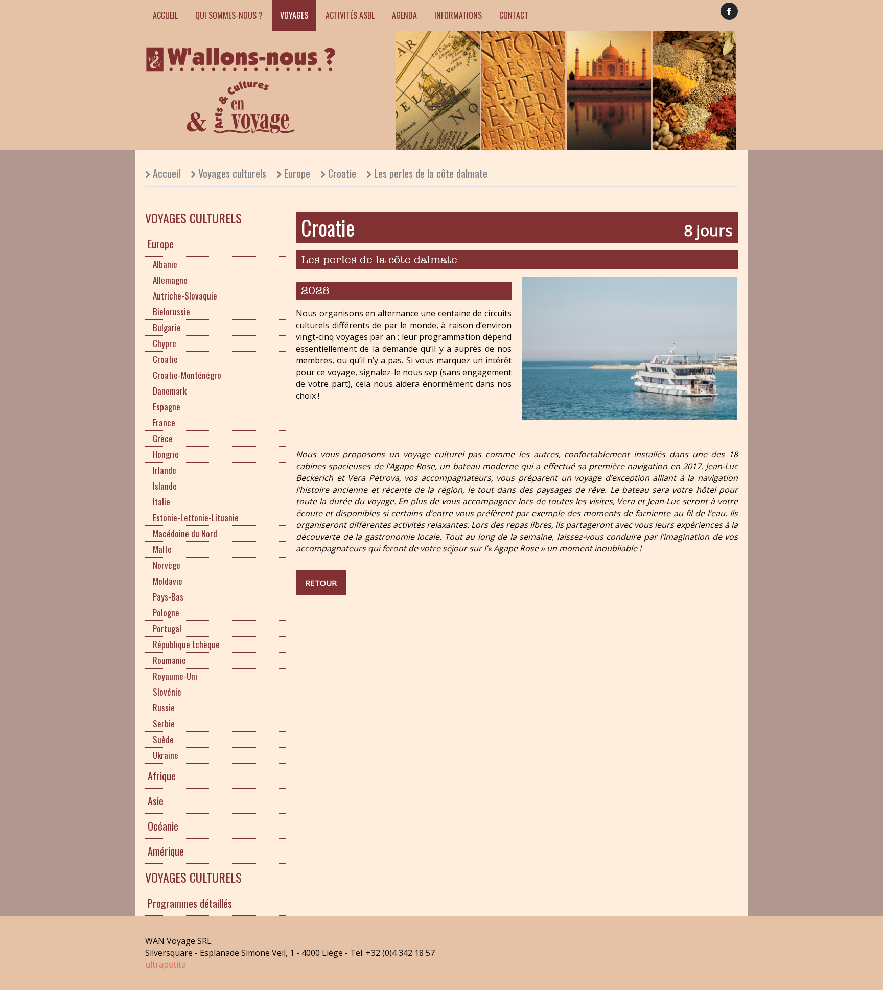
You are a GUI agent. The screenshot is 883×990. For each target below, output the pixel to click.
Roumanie (169, 660)
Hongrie (166, 454)
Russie (164, 707)
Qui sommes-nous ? (229, 15)
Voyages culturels (232, 173)
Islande (165, 485)
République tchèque (186, 644)
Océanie (163, 826)
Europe (297, 173)
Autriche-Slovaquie (185, 295)
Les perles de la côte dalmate (430, 173)
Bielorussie (171, 311)
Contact (513, 15)
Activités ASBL (350, 15)
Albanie (165, 264)
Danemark (170, 390)
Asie (156, 801)
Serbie (164, 723)
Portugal (167, 628)
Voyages (294, 15)
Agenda (404, 15)
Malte (162, 549)
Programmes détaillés (190, 903)
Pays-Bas (168, 596)
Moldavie (167, 580)
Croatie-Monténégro (187, 375)
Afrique (162, 776)
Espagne (166, 406)
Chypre (164, 343)
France (164, 422)
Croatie (342, 173)
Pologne (166, 612)
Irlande (164, 470)
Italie (161, 501)
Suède (163, 739)
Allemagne (170, 279)
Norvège (166, 565)
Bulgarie (167, 327)
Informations (458, 15)
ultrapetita (165, 964)
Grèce (163, 438)
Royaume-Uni (175, 676)
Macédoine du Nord (185, 533)
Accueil (165, 15)
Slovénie (167, 691)
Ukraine (165, 755)
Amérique (166, 851)
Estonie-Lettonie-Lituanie (196, 517)
